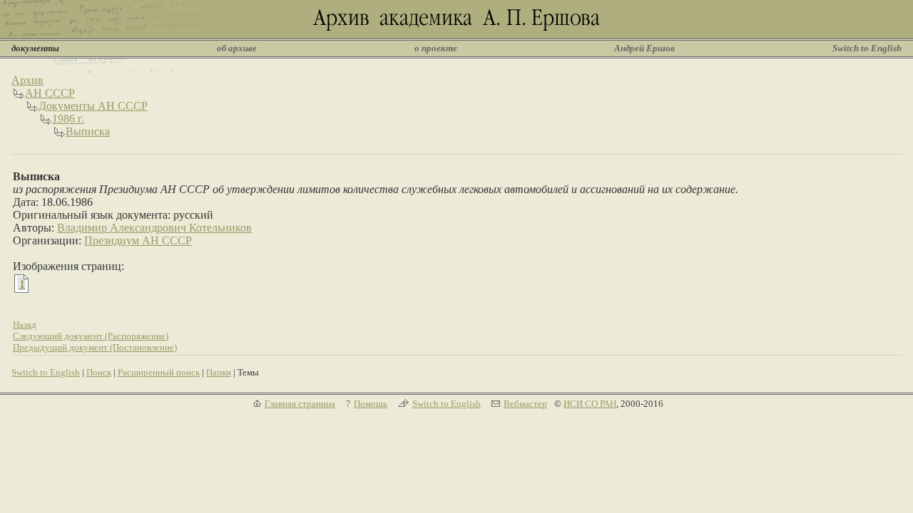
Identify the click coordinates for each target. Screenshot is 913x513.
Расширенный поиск (159, 372)
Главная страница (300, 403)
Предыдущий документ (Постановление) (95, 347)
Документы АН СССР (93, 106)
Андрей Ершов (644, 48)
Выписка (88, 131)
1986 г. (68, 119)
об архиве (237, 48)
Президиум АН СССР (138, 240)
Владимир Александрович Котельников (154, 228)
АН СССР (50, 93)
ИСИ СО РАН (589, 403)
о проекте (435, 48)
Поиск (98, 372)
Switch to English (867, 48)
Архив (27, 80)
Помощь (370, 403)
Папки (218, 372)
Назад (24, 324)
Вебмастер (525, 403)
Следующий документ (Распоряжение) (90, 336)
